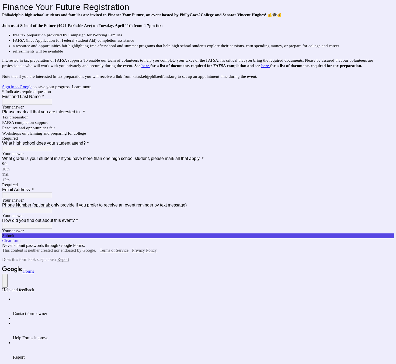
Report (63, 259)
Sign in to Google (17, 87)
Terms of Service (114, 250)
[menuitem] (203, 306)
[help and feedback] (5, 281)
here (145, 66)
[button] (198, 235)
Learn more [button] (81, 87)
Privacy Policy (144, 250)
